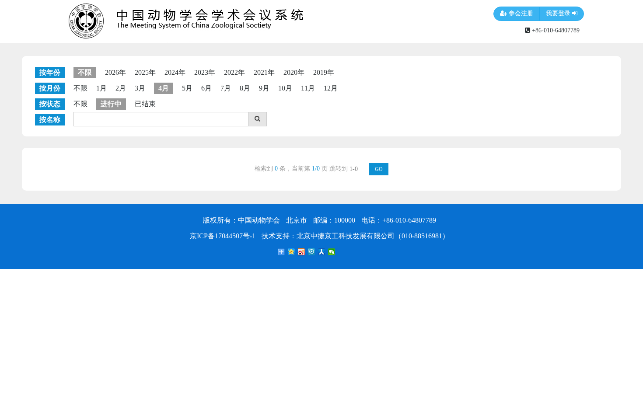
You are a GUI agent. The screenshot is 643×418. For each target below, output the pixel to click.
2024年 (174, 72)
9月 (264, 88)
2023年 (204, 72)
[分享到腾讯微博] (311, 251)
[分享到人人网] (321, 251)
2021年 (264, 72)
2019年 (323, 72)
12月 (331, 88)
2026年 (115, 72)
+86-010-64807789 (555, 30)
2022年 (234, 72)
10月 (285, 88)
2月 (120, 88)
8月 (245, 88)
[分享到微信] (331, 251)
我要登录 (559, 13)
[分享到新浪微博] (301, 251)
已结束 (145, 104)
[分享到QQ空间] (291, 251)
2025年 (145, 72)
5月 (187, 88)
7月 (225, 88)
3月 (140, 88)
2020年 (293, 72)
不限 (80, 88)
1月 (101, 88)
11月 (308, 88)
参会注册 (520, 13)
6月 (206, 88)
